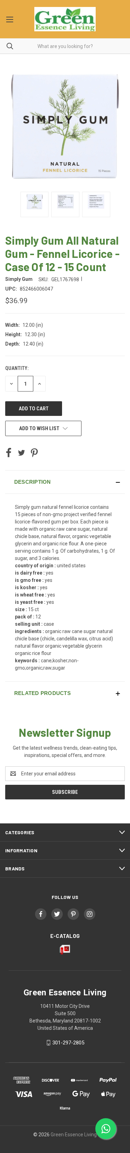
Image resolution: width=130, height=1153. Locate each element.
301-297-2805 (68, 1043)
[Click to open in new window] (34, 204)
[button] (65, 482)
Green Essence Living (74, 1134)
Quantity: (16, 368)
